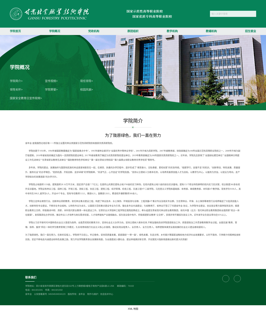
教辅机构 (211, 31)
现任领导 (85, 81)
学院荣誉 (50, 89)
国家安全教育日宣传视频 (25, 98)
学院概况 (54, 31)
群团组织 (133, 31)
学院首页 (15, 31)
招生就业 (250, 31)
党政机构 (93, 31)
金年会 (28, 294)
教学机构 (172, 31)
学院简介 (15, 81)
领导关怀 (15, 89)
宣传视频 (50, 81)
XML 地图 (133, 309)
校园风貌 (85, 89)
